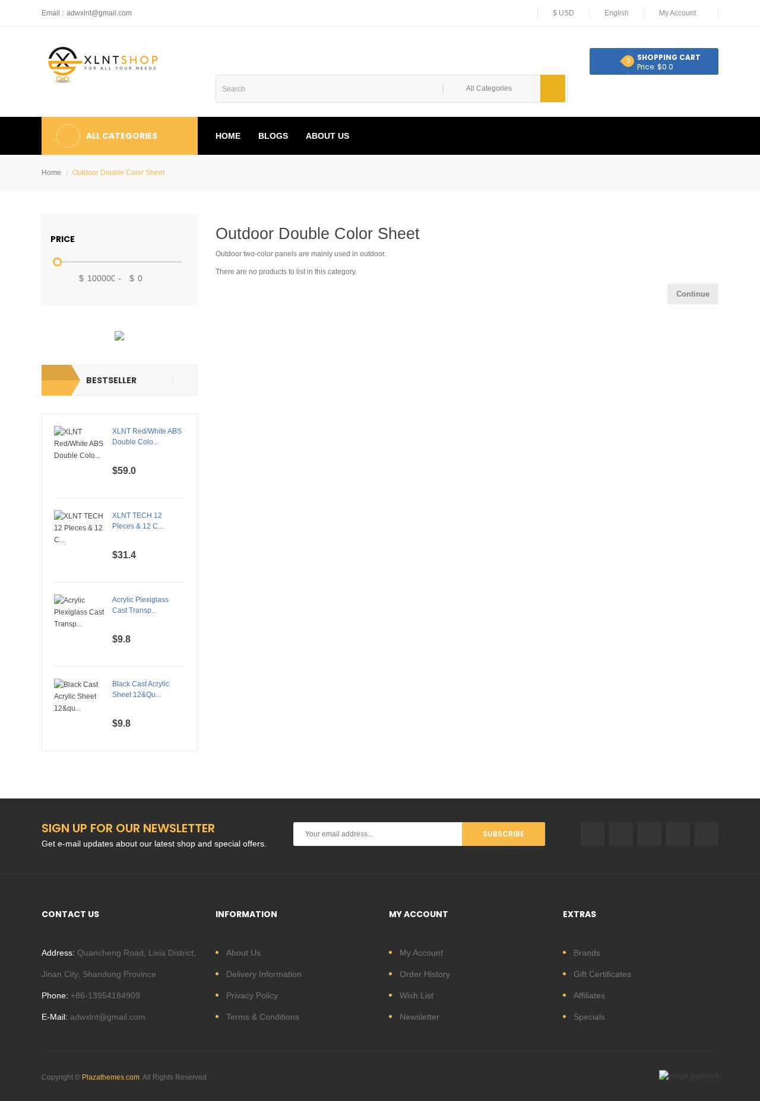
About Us (243, 952)
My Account (421, 952)
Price (62, 239)
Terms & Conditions (262, 1017)
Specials (589, 1017)
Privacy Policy (252, 995)
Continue (693, 293)
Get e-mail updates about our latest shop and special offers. (154, 843)
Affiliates (589, 995)
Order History (425, 974)
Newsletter (419, 1017)
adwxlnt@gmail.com (99, 13)
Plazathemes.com (111, 1077)
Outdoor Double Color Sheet (118, 172)
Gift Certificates (602, 974)
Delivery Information (264, 974)
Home (51, 172)
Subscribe (503, 834)
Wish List (416, 995)
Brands (587, 952)
